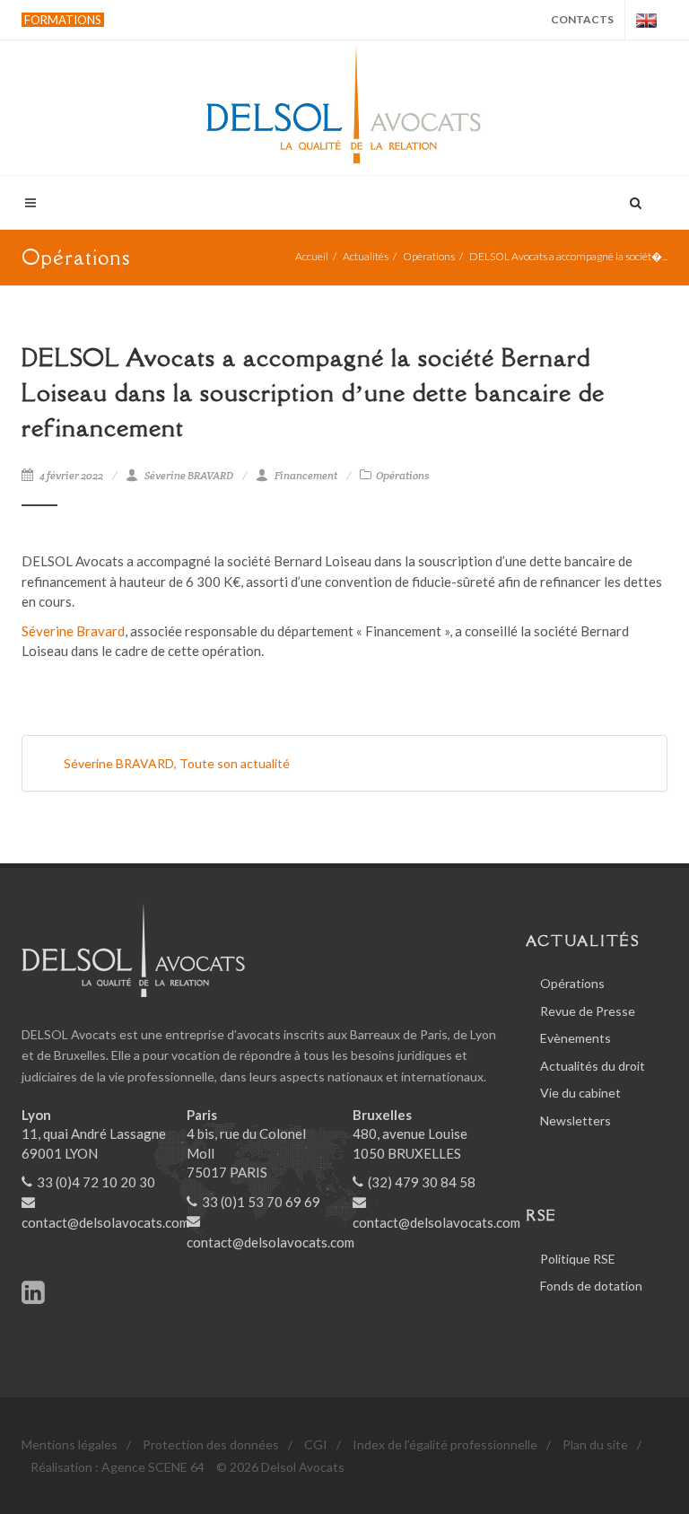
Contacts (582, 19)
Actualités (365, 256)
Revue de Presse (587, 1011)
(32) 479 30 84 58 (421, 1182)
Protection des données (211, 1444)
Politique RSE (577, 1258)
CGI (315, 1444)
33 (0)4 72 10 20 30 (96, 1182)
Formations (63, 20)
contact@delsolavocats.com (105, 1222)
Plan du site (595, 1444)
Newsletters (575, 1120)
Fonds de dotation (591, 1285)
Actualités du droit (592, 1065)
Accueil (311, 256)
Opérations (429, 256)
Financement (306, 475)
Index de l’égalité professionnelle (445, 1444)
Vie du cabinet (580, 1092)
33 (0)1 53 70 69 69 (261, 1202)
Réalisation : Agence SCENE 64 (118, 1467)
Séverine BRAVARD (188, 475)
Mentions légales (70, 1444)
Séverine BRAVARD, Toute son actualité (177, 763)
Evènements (575, 1038)
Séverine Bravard (73, 631)
